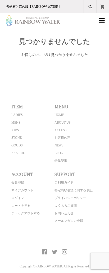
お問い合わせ (64, 213)
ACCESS (60, 130)
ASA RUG (18, 153)
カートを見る (20, 205)
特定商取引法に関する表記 (73, 190)
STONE (16, 138)
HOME (59, 115)
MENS (15, 122)
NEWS (58, 145)
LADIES (17, 115)
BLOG (58, 153)
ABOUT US (62, 122)
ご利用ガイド (64, 182)
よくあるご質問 (65, 205)
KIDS (15, 130)
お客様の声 (62, 138)
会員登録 (17, 182)
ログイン (17, 198)
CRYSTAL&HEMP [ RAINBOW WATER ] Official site (55, 239)
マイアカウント (22, 190)
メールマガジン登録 (68, 221)
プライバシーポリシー (70, 198)
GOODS (17, 145)
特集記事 (60, 161)
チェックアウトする (25, 213)
